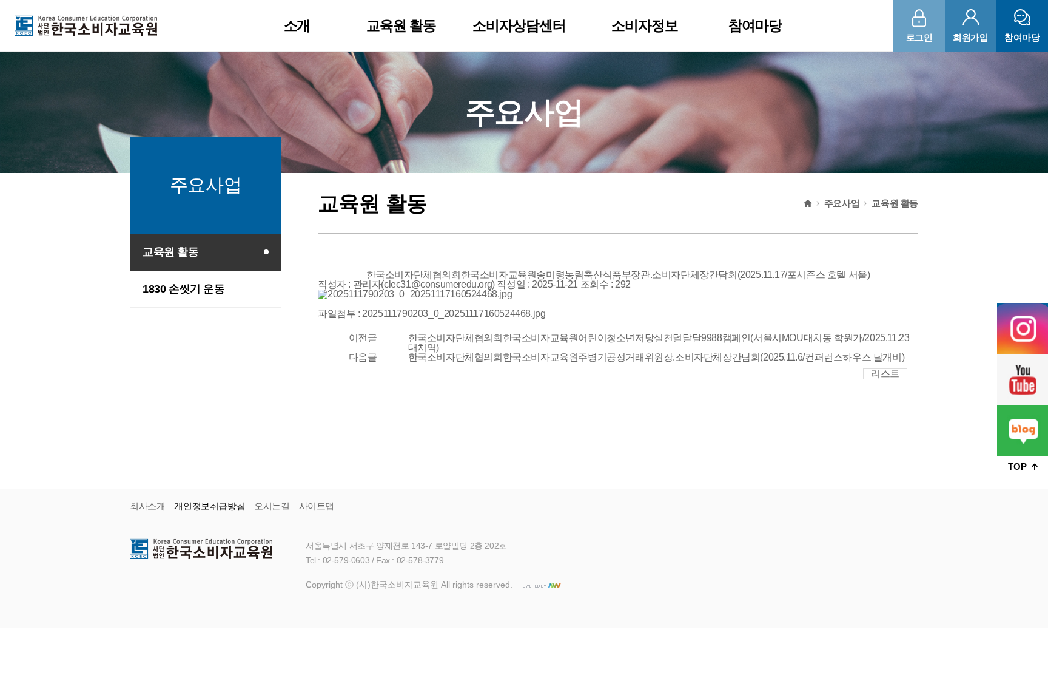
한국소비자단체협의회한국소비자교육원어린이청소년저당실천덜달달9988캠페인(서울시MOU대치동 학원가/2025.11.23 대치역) (659, 343)
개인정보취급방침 (209, 506)
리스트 (885, 373)
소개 (297, 25)
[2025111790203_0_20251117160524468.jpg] (415, 294)
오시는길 (271, 506)
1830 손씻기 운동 (184, 289)
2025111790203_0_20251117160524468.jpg (453, 313)
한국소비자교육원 (86, 25)
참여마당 (755, 25)
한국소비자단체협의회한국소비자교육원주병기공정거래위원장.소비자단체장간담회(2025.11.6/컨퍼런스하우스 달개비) (656, 357)
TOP (1018, 466)
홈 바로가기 (808, 203)
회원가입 (970, 37)
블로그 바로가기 (1022, 430)
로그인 (919, 37)
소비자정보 (644, 25)
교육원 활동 (401, 25)
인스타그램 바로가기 (1022, 328)
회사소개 (147, 506)
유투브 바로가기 (1022, 379)
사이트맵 (316, 506)
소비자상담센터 (519, 25)
